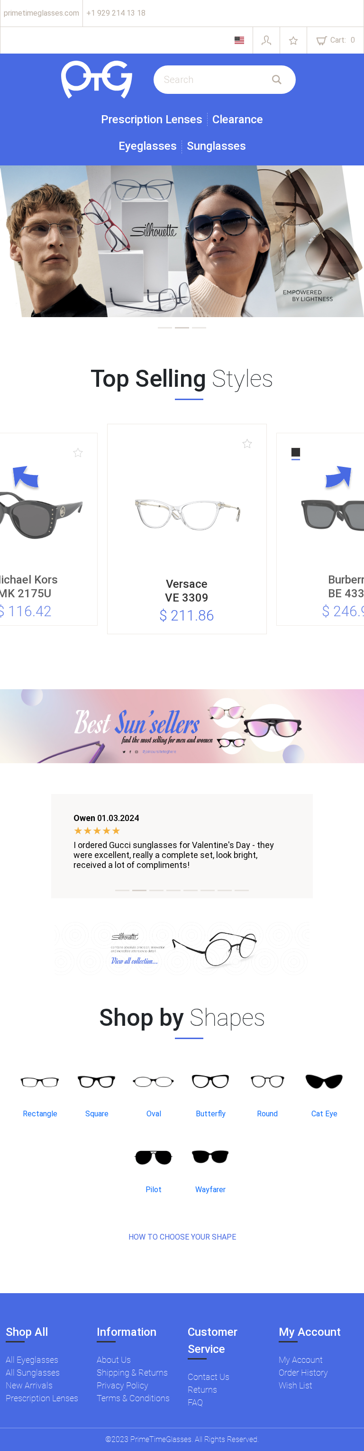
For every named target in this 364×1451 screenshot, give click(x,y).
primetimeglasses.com (41, 13)
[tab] (165, 327)
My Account (301, 1360)
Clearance (237, 119)
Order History (303, 1373)
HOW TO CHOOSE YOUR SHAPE (182, 1236)
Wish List (295, 1385)
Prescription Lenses (151, 119)
